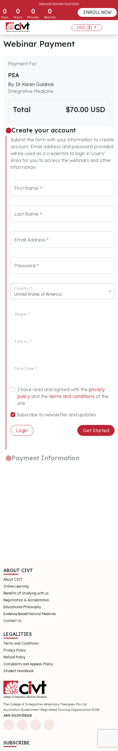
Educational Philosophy (22, 607)
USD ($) (85, 27)
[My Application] (18, 27)
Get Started (96, 430)
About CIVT (13, 579)
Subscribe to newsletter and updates (56, 415)
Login (22, 430)
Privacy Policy (14, 650)
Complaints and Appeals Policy (28, 664)
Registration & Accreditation (26, 600)
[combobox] (63, 291)
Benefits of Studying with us (26, 593)
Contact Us (12, 621)
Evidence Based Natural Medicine (29, 614)
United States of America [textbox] (38, 294)
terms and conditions (72, 396)
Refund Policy (14, 657)
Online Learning (16, 586)
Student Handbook (18, 671)
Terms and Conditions (21, 643)
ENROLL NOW (97, 12)
